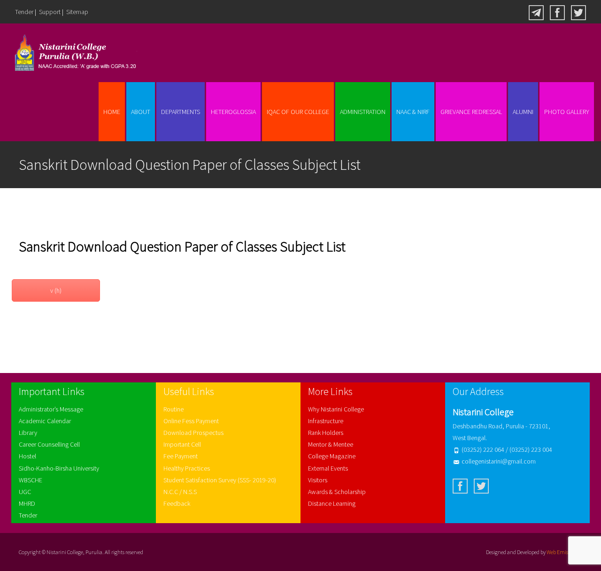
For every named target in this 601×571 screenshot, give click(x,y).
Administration (362, 111)
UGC (25, 491)
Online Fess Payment (191, 421)
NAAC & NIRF (413, 111)
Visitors (317, 480)
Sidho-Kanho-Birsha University (59, 468)
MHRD (27, 503)
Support (50, 12)
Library (28, 432)
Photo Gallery (566, 111)
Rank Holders (325, 432)
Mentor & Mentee (330, 444)
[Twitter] (578, 12)
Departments (180, 111)
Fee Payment (180, 456)
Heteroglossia (233, 111)
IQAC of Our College (298, 111)
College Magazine (331, 456)
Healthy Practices (186, 468)
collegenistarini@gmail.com (499, 461)
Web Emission (562, 552)
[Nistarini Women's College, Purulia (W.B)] (68, 52)
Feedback (176, 503)
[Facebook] (557, 12)
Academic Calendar (45, 421)
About (140, 111)
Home (111, 111)
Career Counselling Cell (49, 444)
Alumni (523, 111)
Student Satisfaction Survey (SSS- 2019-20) (219, 480)
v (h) (56, 290)
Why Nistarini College (336, 409)
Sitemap (77, 12)
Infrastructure (325, 421)
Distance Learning (331, 503)
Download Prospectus (193, 432)
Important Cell (182, 444)
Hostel (27, 456)
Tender (24, 12)
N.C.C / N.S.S (180, 491)
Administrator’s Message (51, 409)
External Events (328, 468)
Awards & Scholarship (337, 491)
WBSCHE (30, 480)
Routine (173, 409)
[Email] (536, 12)
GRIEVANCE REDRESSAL (471, 111)
